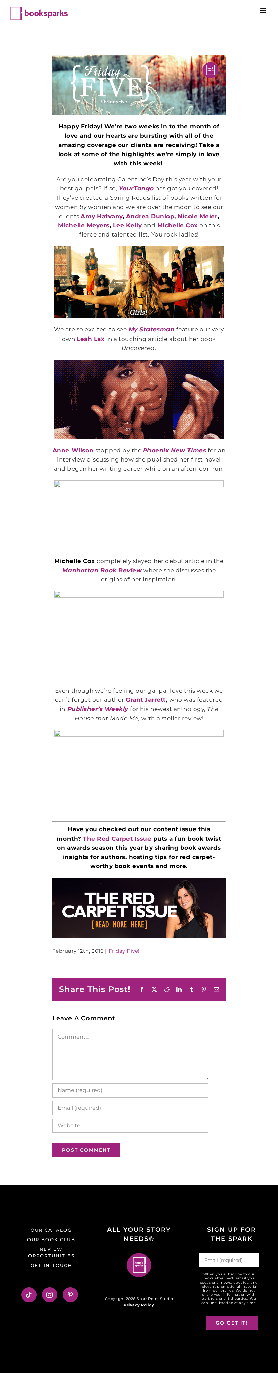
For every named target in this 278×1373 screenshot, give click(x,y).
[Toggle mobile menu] (264, 10)
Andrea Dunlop (150, 216)
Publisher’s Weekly (97, 708)
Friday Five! (124, 951)
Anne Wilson (73, 450)
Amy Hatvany (102, 216)
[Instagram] (49, 1294)
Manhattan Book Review (102, 570)
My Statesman (151, 329)
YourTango (136, 188)
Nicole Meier (197, 216)
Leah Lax (90, 338)
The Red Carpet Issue (117, 838)
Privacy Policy (139, 1305)
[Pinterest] (70, 1294)
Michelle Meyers (84, 225)
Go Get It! (232, 1323)
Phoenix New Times (174, 450)
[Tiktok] (29, 1294)
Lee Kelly (127, 225)
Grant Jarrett (146, 699)
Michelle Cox (177, 225)
